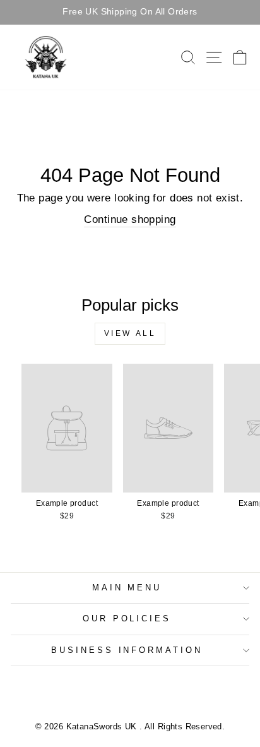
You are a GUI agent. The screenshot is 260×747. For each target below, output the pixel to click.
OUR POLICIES (127, 618)
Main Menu (127, 587)
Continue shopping (129, 219)
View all (130, 333)
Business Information (127, 650)
